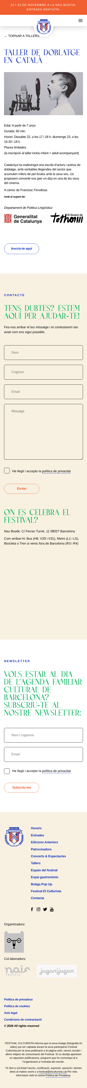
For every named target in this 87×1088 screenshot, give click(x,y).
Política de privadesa (18, 999)
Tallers (36, 863)
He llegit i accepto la (41, 771)
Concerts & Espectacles (48, 856)
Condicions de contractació (23, 1019)
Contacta (37, 898)
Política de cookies (17, 1006)
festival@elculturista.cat (53, 1071)
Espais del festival (44, 870)
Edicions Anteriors (44, 842)
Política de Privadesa (58, 1075)
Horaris (36, 828)
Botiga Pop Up (41, 884)
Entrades (37, 835)
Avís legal (10, 1013)
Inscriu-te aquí (21, 248)
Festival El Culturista (46, 891)
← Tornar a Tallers (21, 36)
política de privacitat (56, 471)
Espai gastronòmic (44, 877)
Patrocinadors (41, 849)
